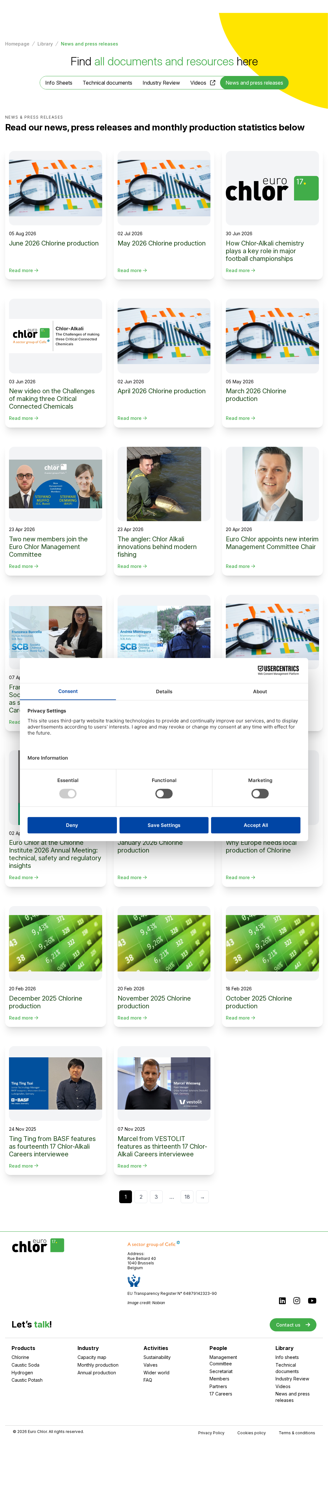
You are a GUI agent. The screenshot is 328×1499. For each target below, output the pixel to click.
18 (187, 1197)
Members (219, 1378)
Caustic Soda (25, 1365)
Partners (218, 1386)
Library (45, 43)
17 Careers (220, 1393)
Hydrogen (22, 1372)
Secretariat (221, 1371)
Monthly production (98, 1365)
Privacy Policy (211, 1433)
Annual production (97, 1372)
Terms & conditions (297, 1433)
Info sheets (287, 1357)
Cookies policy (251, 1433)
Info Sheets (58, 82)
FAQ (148, 1380)
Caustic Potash (27, 1380)
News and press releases (292, 1397)
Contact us (288, 1325)
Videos (198, 82)
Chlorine (20, 1357)
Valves (151, 1365)
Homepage (17, 43)
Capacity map (92, 1357)
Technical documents (107, 82)
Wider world (156, 1372)
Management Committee (223, 1360)
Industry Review (161, 82)
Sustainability (157, 1357)
